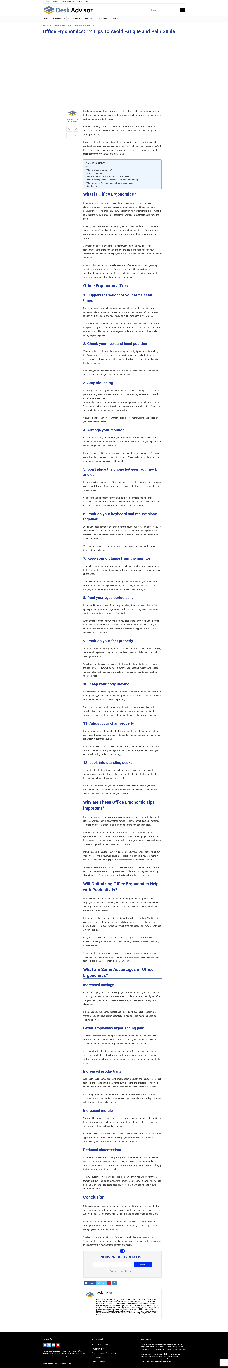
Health (50, 25)
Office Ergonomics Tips (97, 173)
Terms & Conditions (68, 2)
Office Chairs (73, 18)
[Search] (182, 10)
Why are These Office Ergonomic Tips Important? (109, 176)
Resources (116, 18)
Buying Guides (88, 18)
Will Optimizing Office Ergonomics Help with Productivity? (112, 179)
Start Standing (57, 18)
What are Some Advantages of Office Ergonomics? (109, 183)
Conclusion (91, 186)
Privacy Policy (83, 2)
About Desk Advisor (100, 1344)
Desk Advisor (72, 119)
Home (46, 18)
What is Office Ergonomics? (99, 170)
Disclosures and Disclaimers (104, 1353)
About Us (46, 2)
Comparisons (103, 18)
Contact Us (55, 2)
